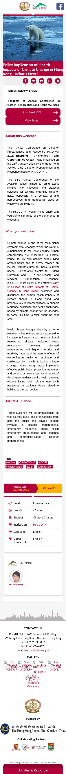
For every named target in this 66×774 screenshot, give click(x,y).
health (29, 467)
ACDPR (43, 462)
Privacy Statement (49, 763)
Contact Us (14, 763)
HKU (50, 747)
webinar (10, 462)
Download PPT (32, 112)
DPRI (39, 6)
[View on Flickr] (10, 670)
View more (33, 686)
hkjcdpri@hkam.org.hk (36, 650)
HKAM (24, 6)
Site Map (24, 763)
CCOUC (25, 747)
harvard (38, 747)
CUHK (16, 747)
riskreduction (44, 467)
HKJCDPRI (40, 524)
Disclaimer (34, 763)
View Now (31, 120)
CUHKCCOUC (27, 462)
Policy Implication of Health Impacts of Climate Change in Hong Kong (33, 286)
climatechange (14, 467)
